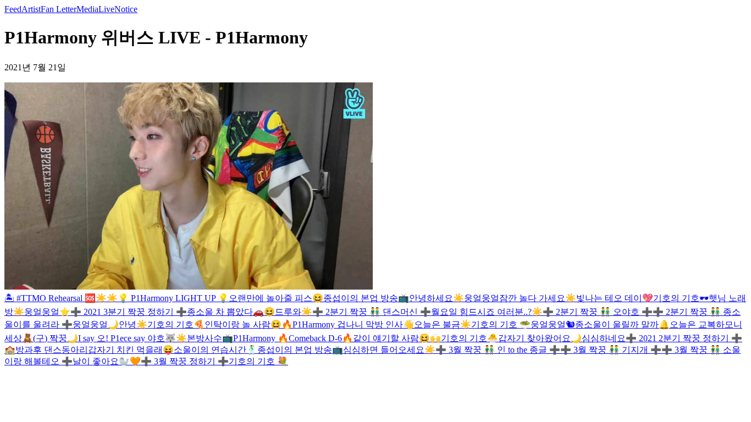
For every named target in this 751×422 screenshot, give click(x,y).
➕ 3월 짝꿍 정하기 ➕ (185, 361)
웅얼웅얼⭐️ (47, 311)
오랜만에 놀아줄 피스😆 (276, 298)
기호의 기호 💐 (258, 361)
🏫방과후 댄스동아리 (46, 349)
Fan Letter (58, 9)
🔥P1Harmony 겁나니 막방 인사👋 (347, 324)
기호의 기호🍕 (176, 324)
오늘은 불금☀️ (442, 324)
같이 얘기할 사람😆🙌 (397, 338)
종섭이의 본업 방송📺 (366, 298)
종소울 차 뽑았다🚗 (225, 311)
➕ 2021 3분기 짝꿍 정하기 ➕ (128, 311)
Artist (31, 9)
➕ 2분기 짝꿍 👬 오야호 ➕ (598, 311)
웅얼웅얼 (481, 298)
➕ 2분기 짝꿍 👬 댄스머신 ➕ (371, 311)
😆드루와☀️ (288, 311)
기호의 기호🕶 (681, 298)
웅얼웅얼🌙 (96, 324)
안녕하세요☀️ (436, 298)
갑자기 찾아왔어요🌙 (540, 338)
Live (106, 9)
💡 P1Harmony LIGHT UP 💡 (173, 298)
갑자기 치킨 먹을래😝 (131, 349)
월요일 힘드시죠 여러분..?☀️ (487, 311)
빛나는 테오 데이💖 (614, 298)
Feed (12, 9)
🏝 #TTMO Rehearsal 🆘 (50, 298)
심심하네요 (604, 338)
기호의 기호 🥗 (501, 324)
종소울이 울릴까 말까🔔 (622, 324)
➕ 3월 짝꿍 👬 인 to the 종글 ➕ (497, 349)
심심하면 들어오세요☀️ (389, 349)
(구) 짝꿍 (50, 338)
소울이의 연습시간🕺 (215, 349)
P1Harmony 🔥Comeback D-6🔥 (293, 338)
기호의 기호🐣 (469, 338)
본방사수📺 (210, 338)
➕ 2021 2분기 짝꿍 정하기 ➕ (684, 338)
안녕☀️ (133, 324)
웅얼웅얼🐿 (553, 324)
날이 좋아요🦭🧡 (107, 361)
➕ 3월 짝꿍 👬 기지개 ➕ (610, 349)
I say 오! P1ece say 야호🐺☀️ (132, 338)
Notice (125, 9)
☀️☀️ (107, 298)
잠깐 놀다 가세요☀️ (537, 298)
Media (87, 9)
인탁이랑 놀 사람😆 (243, 324)
